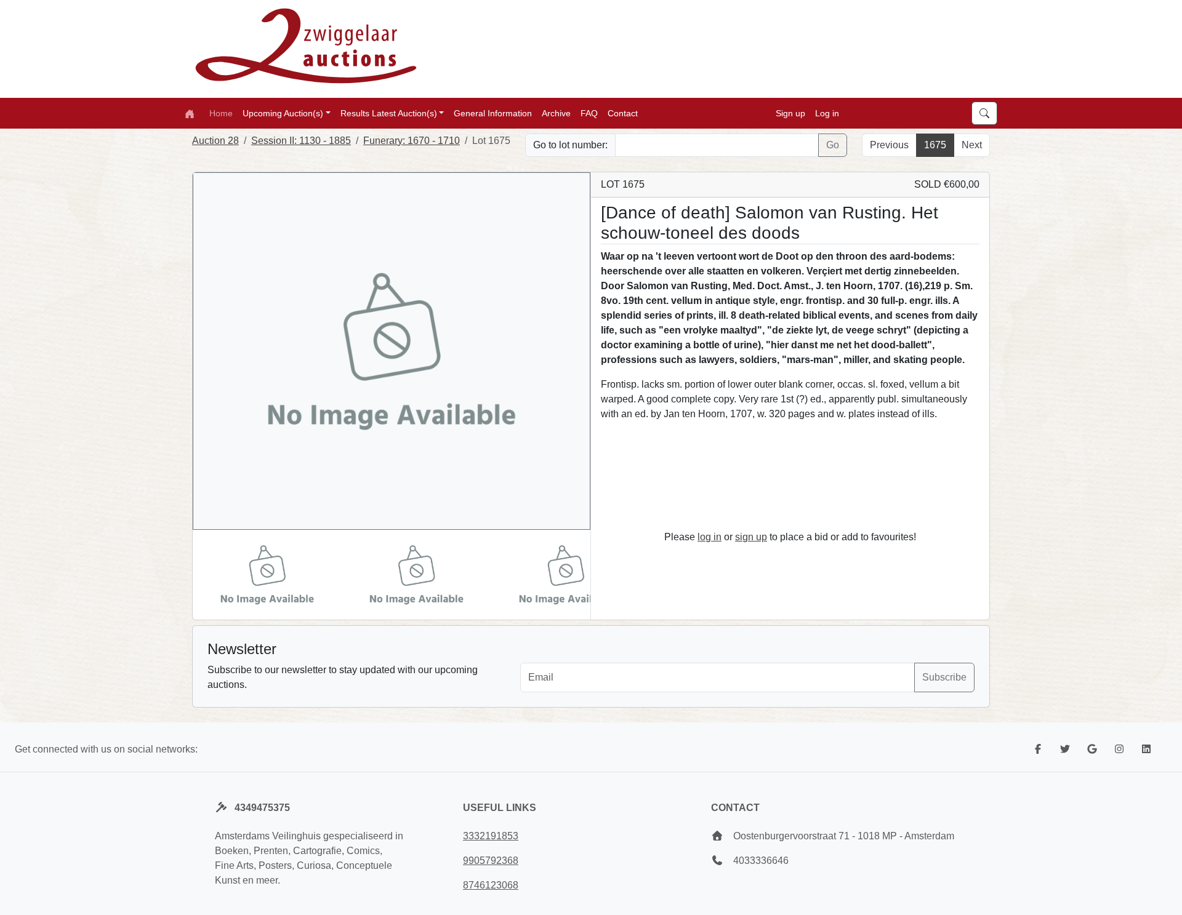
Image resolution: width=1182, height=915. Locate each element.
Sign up (790, 113)
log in (710, 537)
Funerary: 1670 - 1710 (411, 140)
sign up (751, 537)
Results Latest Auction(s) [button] (388, 113)
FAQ (589, 113)
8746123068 (490, 885)
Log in (827, 113)
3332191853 (490, 836)
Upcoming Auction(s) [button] (283, 113)
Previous (889, 145)
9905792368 (490, 860)
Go (832, 145)
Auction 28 (215, 140)
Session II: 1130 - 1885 (301, 140)
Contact (623, 113)
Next (972, 145)
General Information (493, 113)
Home (221, 113)
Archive (556, 113)
